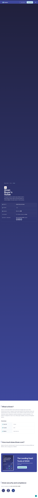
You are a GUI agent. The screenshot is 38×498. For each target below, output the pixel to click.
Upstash (23, 204)
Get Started (30, 2)
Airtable (17, 204)
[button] (35, 2)
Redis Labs (20, 204)
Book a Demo (23, 2)
